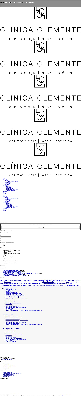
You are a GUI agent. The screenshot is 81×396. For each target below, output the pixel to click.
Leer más (69, 395)
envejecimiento (15, 282)
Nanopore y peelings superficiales (13, 303)
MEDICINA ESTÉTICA (7, 288)
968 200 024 (13, 2)
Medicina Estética (6, 363)
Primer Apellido (3, 239)
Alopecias (8, 330)
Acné (1, 280)
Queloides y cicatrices (11, 341)
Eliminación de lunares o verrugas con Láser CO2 (17, 298)
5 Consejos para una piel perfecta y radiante (13, 272)
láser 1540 (75, 282)
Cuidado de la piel (49, 280)
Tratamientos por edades (7, 366)
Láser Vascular (9, 299)
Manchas (5, 254)
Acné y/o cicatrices (7, 251)
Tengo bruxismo (9, 309)
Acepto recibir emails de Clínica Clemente (12, 263)
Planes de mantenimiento (11, 289)
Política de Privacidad (14, 394)
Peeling (38, 283)
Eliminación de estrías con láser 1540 (14, 294)
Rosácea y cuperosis (10, 331)
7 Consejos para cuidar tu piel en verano (12, 271)
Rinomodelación (9, 308)
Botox (7, 280)
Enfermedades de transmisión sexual (14, 334)
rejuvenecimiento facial (18, 285)
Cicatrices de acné (25, 280)
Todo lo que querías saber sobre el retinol (12, 274)
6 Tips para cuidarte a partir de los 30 (11, 270)
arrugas (4, 280)
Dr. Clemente (7, 282)
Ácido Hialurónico (9, 290)
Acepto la (10, 260)
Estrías (5, 255)
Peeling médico (9, 305)
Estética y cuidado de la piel (9, 249)
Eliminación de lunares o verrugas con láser (12, 250)
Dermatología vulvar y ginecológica (14, 338)
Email (1, 234)
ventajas (61, 285)
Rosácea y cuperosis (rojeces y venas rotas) (12, 253)
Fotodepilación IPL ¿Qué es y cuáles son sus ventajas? (15, 275)
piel (41, 283)
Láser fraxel (10, 283)
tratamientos (57, 285)
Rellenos (25, 285)
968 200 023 (7, 2)
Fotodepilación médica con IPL (13, 296)
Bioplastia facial (9, 291)
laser (67, 282)
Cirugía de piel (9, 336)
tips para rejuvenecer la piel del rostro (36, 285)
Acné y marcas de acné (11, 329)
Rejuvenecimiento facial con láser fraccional (16, 307)
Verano (65, 285)
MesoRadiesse (9, 304)
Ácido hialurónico (74, 285)
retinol (29, 285)
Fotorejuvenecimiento (60, 282)
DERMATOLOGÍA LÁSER (8, 314)
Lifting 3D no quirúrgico (11, 300)
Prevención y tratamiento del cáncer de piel (16, 339)
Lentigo (71, 282)
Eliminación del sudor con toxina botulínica (15, 295)
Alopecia (5, 252)
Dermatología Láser (6, 364)
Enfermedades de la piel (8, 256)
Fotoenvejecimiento (48, 282)
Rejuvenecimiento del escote (12, 306)
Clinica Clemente (3, 215)
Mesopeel (8, 302)
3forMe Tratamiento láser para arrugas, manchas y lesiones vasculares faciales (24, 310)
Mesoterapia (32, 283)
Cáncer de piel (60, 280)
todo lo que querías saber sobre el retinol (48, 285)
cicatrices (19, 280)
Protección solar (53, 283)
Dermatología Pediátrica (11, 337)
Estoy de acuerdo (64, 395)
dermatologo (71, 280)
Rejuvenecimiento (7, 285)
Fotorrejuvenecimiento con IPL (13, 297)
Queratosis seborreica (63, 283)
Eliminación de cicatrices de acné (13, 293)
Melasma (26, 283)
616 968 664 (18, 2)
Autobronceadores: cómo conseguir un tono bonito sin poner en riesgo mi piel (20, 273)
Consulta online (5, 367)
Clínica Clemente (33, 280)
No (4, 245)
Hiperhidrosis (9, 335)
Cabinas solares (13, 280)
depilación (65, 280)
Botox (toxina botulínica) (11, 292)
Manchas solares (19, 283)
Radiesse (70, 283)
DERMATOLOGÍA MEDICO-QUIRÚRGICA (11, 328)
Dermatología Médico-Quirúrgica (9, 365)
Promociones (45, 283)
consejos (40, 280)
